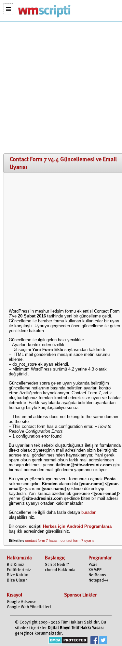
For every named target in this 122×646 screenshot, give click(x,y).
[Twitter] (103, 641)
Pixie (93, 565)
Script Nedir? (57, 565)
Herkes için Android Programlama (77, 526)
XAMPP (95, 570)
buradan (88, 512)
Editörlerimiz (19, 570)
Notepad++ (98, 580)
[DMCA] (68, 641)
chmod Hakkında (60, 570)
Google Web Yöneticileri (29, 607)
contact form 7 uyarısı (78, 540)
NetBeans (97, 575)
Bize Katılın (17, 575)
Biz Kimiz (15, 565)
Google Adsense (21, 602)
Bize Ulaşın (17, 580)
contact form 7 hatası (42, 540)
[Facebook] (94, 641)
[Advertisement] (61, 88)
